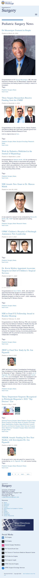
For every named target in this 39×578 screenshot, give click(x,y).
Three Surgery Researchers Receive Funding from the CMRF (17, 98)
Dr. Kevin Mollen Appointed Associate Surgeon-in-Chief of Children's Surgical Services (18, 270)
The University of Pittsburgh (14, 3)
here (17, 134)
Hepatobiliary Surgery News (14, 424)
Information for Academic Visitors (13, 508)
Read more (4, 92)
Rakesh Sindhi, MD (19, 159)
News (5, 510)
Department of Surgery (9, 10)
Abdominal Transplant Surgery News (17, 428)
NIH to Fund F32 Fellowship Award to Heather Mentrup (18, 314)
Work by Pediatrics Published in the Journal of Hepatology (17, 152)
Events (6, 507)
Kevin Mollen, (18, 291)
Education (6, 504)
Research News (21, 223)
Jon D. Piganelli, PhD (16, 461)
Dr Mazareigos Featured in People (16, 30)
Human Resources (9, 515)
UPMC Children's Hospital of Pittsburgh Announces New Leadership (19, 232)
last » (28, 474)
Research (6, 513)
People (6, 511)
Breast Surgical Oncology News (11, 422)
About (5, 502)
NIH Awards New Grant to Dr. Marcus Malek (18, 185)
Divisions (6, 505)
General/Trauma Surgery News (11, 420)
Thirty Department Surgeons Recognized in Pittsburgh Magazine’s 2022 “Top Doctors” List (19, 399)
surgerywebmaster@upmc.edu (10, 497)
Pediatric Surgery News (9, 90)
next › (23, 474)
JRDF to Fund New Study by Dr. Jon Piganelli (17, 351)
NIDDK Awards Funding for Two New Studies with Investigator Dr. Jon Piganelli (18, 439)
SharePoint (7, 514)
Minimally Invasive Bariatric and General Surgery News (18, 425)
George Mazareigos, (21, 80)
